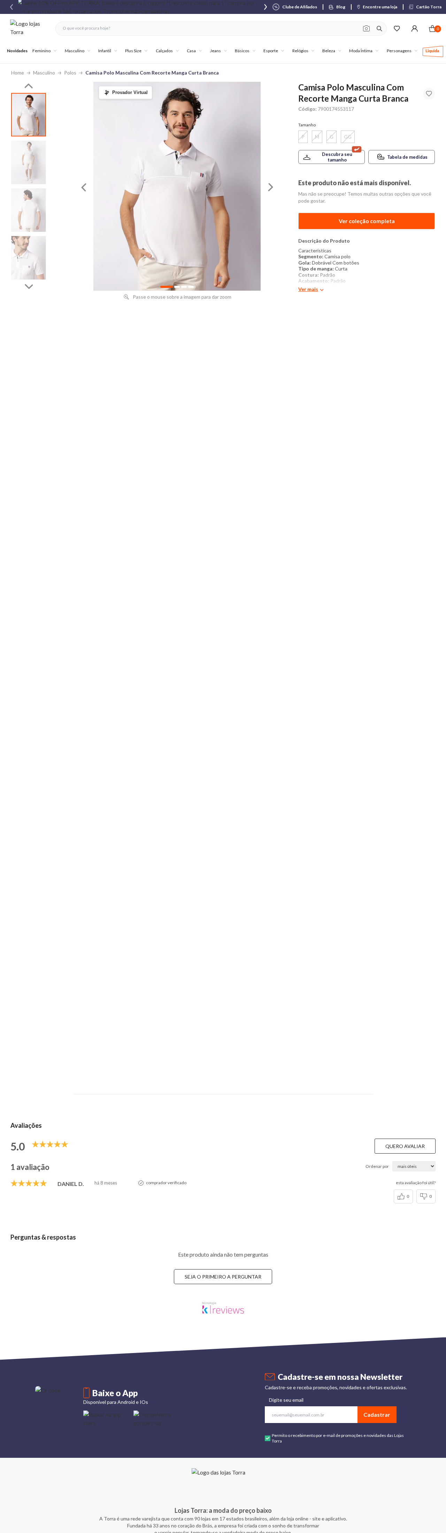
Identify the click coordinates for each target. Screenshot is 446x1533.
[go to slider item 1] (28, 162)
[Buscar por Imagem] (366, 28)
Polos (70, 73)
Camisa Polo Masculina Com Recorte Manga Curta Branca (152, 73)
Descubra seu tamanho (337, 157)
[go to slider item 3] (28, 258)
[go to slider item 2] (28, 210)
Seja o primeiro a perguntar (223, 1277)
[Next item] (265, 7)
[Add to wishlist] (429, 93)
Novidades (17, 50)
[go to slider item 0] (28, 114)
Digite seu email (286, 1400)
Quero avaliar (405, 1146)
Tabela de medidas (407, 157)
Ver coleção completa (367, 221)
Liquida (432, 50)
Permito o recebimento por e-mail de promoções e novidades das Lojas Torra (338, 1438)
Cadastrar (376, 1414)
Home (17, 73)
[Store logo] (29, 28)
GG (348, 137)
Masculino (44, 73)
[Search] (379, 28)
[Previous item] (11, 7)
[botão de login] (414, 28)
